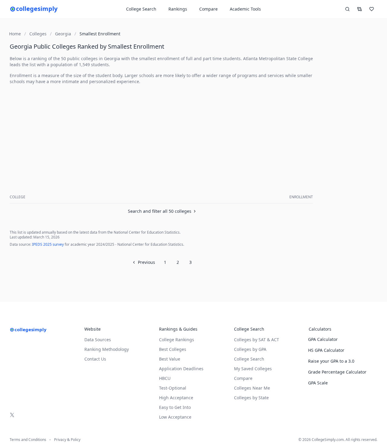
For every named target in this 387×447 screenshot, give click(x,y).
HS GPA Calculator (326, 350)
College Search (249, 359)
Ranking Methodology (106, 349)
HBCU (165, 378)
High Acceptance (176, 397)
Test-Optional (172, 388)
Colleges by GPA (250, 349)
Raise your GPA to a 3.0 (331, 361)
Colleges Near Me (252, 388)
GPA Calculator (323, 339)
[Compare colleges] (359, 9)
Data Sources (97, 339)
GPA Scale (318, 383)
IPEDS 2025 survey (48, 244)
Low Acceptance (175, 417)
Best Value (169, 359)
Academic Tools (245, 9)
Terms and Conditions (28, 439)
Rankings (177, 9)
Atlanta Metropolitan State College (278, 58)
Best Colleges (172, 349)
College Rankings (176, 339)
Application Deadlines (181, 368)
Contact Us (95, 359)
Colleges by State (251, 397)
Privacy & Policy (67, 439)
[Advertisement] (162, 131)
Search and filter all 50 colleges (159, 211)
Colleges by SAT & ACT (256, 339)
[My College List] (371, 9)
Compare (208, 9)
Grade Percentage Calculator (337, 372)
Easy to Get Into (175, 407)
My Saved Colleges (253, 368)
